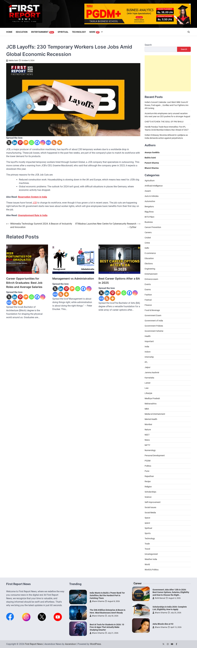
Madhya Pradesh (152, 398)
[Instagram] (42, 142)
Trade (147, 544)
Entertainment (42, 32)
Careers (148, 232)
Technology (79, 32)
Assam (148, 191)
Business (149, 222)
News (147, 440)
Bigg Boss (149, 212)
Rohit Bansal (160, 598)
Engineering (150, 269)
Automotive (150, 201)
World (147, 564)
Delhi (147, 248)
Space (147, 518)
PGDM (147, 461)
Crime (147, 243)
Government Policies (154, 326)
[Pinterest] (20, 142)
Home (9, 32)
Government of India (154, 320)
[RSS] (54, 142)
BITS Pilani (149, 217)
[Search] (188, 32)
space (147, 523)
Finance (148, 305)
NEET (147, 435)
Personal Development (155, 455)
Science (148, 497)
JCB (35, 202)
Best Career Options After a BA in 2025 (119, 280)
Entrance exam (151, 279)
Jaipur (147, 367)
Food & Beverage (152, 310)
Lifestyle (148, 393)
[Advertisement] (168, 73)
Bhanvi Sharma (98, 601)
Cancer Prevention (153, 227)
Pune (147, 471)
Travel (147, 549)
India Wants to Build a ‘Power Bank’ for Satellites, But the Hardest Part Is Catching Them (107, 595)
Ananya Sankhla (152, 152)
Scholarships (150, 492)
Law (147, 388)
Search (148, 45)
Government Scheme (154, 331)
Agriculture (149, 180)
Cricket (148, 237)
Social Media (150, 512)
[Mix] (25, 142)
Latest (147, 383)
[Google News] (48, 142)
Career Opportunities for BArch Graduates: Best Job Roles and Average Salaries (24, 282)
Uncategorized (151, 554)
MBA (147, 409)
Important (149, 341)
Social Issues (150, 507)
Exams (148, 289)
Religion (148, 486)
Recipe (148, 481)
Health (148, 336)
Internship (149, 357)
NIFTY (147, 445)
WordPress (95, 644)
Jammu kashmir (152, 372)
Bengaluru (149, 206)
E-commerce (150, 253)
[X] (9, 142)
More (94, 32)
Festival (148, 300)
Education (22, 32)
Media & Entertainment (155, 414)
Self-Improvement (153, 502)
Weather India (151, 559)
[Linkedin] (14, 142)
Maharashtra (150, 403)
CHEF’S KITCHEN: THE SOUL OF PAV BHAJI (164, 122)
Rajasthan (149, 476)
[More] (59, 142)
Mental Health (151, 419)
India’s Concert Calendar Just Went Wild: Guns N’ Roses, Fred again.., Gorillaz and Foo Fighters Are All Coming (166, 105)
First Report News (34, 644)
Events (148, 284)
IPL (146, 362)
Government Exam (153, 315)
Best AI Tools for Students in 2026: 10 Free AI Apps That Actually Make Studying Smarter (107, 627)
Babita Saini (13, 60)
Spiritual (63, 32)
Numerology (150, 450)
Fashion (148, 295)
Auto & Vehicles (151, 196)
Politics (148, 466)
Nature (148, 429)
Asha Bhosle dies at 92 (163, 624)
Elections (149, 263)
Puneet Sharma (152, 163)
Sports (148, 533)
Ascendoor (70, 644)
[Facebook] (37, 142)
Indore (147, 352)
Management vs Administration (73, 278)
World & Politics (151, 569)
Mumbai (148, 424)
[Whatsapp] (31, 142)
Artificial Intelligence (154, 186)
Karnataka (149, 378)
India (147, 346)
